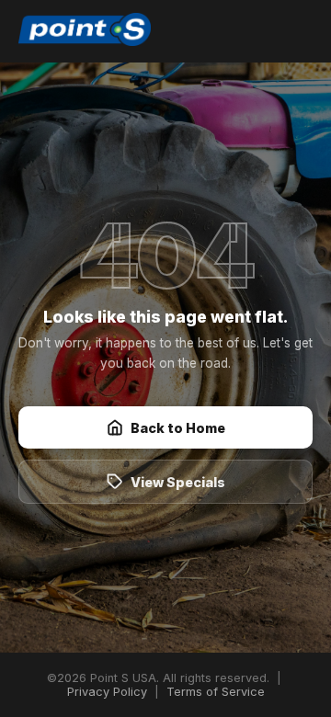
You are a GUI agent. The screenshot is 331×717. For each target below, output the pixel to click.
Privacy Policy (107, 692)
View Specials (178, 482)
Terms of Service (215, 692)
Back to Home (178, 428)
